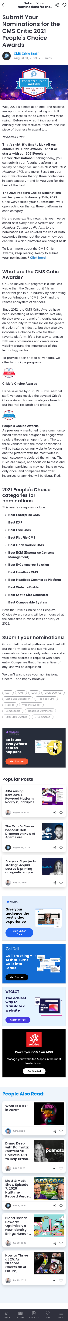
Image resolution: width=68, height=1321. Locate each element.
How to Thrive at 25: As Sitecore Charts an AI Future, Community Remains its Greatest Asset (18, 1269)
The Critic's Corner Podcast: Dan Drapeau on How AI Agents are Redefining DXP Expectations (20, 835)
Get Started (17, 761)
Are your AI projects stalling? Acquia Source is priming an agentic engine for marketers (20, 868)
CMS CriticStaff (26, 53)
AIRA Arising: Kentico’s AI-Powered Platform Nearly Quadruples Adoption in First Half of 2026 (19, 800)
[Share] (57, 5)
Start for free (18, 1019)
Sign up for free (19, 933)
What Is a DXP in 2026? (17, 1108)
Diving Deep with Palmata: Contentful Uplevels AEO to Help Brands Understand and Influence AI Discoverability (17, 1159)
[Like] (64, 5)
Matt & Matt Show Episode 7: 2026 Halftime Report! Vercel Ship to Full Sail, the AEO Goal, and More (18, 1194)
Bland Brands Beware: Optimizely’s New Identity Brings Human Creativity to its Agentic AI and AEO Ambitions (17, 1234)
